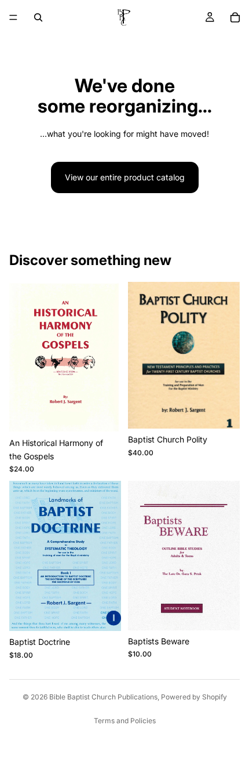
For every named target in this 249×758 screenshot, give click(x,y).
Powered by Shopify (194, 696)
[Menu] (13, 17)
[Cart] (235, 17)
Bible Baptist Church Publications (103, 696)
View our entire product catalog (125, 177)
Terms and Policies (125, 720)
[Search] (38, 17)
